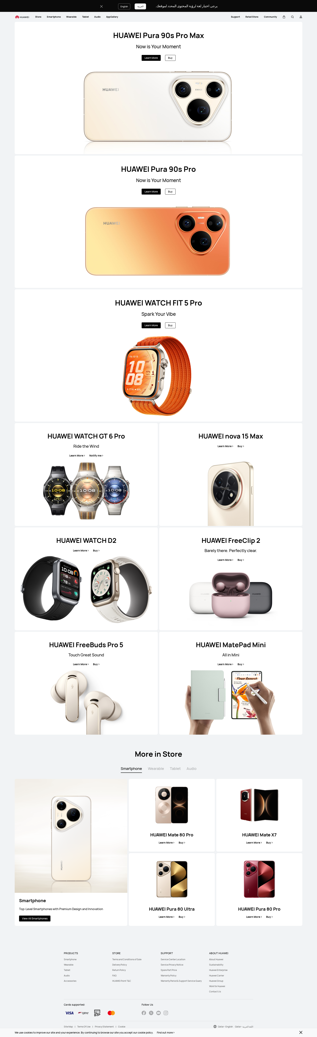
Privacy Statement (104, 1026)
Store (38, 16)
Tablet (85, 16)
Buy (170, 58)
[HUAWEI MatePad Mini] (230, 683)
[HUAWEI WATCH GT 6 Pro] (86, 474)
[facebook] (144, 1013)
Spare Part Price (169, 970)
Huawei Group (216, 980)
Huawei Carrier (216, 975)
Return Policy (119, 970)
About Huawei (216, 959)
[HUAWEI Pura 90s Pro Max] (158, 88)
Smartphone (54, 16)
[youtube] (158, 1013)
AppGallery (112, 16)
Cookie (121, 1026)
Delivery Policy (119, 964)
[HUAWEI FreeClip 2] (230, 578)
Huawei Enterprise (218, 970)
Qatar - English (225, 1026)
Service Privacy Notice (172, 964)
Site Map (68, 1026)
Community (270, 16)
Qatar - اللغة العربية (244, 1026)
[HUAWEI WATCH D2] (86, 578)
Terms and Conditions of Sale (126, 959)
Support (235, 16)
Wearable (71, 16)
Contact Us (215, 991)
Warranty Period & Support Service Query (181, 980)
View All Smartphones (35, 918)
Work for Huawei (217, 986)
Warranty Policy (168, 975)
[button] (284, 17)
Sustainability (216, 964)
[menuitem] (38, 17)
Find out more (165, 1032)
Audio (97, 16)
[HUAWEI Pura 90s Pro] (158, 222)
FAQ (114, 975)
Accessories (70, 980)
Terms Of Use (83, 1026)
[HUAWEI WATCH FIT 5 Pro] (158, 355)
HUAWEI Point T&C (121, 980)
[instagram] (166, 1013)
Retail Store (251, 16)
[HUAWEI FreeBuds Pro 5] (86, 683)
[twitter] (151, 1013)
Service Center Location (173, 959)
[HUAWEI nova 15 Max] (230, 474)
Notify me (95, 455)
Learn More (151, 58)
